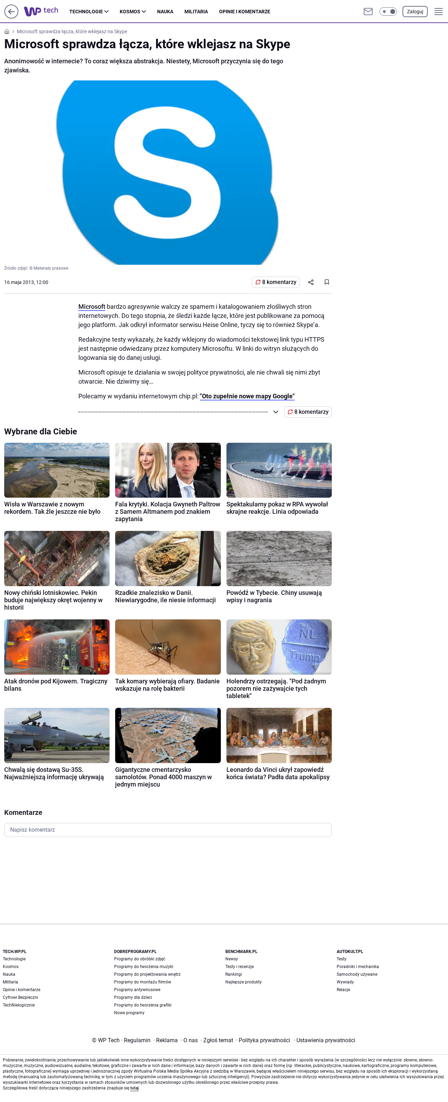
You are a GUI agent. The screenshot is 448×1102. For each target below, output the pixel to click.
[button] (388, 11)
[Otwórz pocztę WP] (368, 11)
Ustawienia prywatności (324, 1040)
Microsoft (91, 306)
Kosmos (130, 11)
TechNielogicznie (19, 1005)
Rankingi (233, 974)
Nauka (165, 11)
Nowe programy (129, 1012)
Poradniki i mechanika (358, 966)
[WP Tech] (46, 11)
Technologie (86, 11)
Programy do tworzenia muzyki (143, 966)
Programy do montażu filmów (142, 982)
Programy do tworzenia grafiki (143, 1005)
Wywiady (345, 982)
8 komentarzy (279, 282)
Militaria (196, 11)
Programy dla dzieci (133, 997)
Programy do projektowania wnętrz (147, 974)
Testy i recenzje (239, 966)
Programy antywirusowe (137, 989)
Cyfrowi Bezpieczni (20, 997)
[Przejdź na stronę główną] (11, 16)
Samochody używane (357, 974)
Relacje (343, 989)
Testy (341, 959)
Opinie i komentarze (244, 11)
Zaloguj (415, 11)
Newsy (231, 959)
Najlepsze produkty (243, 982)
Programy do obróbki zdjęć (139, 959)
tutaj (134, 1088)
